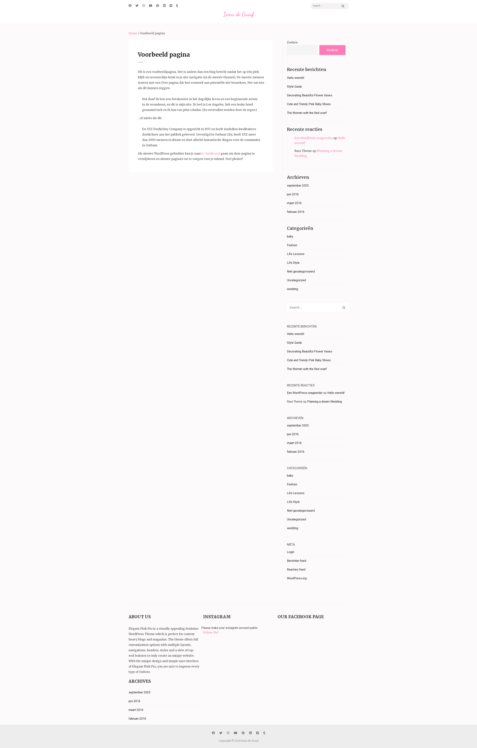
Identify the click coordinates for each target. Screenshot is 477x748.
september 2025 (298, 185)
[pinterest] (157, 5)
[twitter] (136, 5)
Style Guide (294, 86)
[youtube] (150, 5)
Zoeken (292, 42)
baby (290, 236)
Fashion (292, 245)
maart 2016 (294, 203)
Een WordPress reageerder (313, 138)
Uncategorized (296, 280)
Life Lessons (295, 254)
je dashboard (211, 153)
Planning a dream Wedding (324, 401)
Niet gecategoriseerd (301, 271)
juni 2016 (293, 194)
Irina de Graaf (238, 14)
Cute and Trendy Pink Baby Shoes (309, 104)
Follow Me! (210, 632)
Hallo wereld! (295, 78)
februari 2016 (295, 212)
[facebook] (130, 5)
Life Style (293, 262)
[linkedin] (164, 5)
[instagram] (143, 5)
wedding (292, 289)
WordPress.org (297, 578)
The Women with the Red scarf (307, 113)
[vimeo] (171, 5)
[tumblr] (177, 5)
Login (290, 552)
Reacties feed (296, 569)
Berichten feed (296, 561)
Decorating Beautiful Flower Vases (309, 95)
